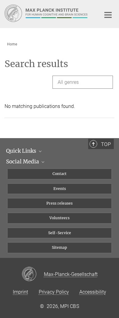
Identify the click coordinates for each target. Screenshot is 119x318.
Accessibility (92, 292)
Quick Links (22, 151)
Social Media (23, 162)
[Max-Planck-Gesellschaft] (33, 274)
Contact (59, 173)
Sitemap (59, 247)
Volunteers (59, 218)
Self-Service (59, 232)
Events (59, 188)
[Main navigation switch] (108, 15)
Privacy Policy (54, 292)
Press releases (59, 203)
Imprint (20, 292)
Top (106, 144)
